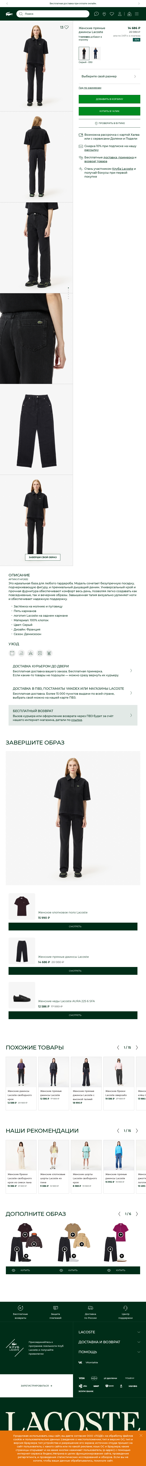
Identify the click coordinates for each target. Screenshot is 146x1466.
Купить (25, 1270)
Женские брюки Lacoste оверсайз (116, 1093)
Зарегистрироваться (35, 1385)
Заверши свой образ (43, 557)
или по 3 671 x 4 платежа (126, 35)
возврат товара (95, 161)
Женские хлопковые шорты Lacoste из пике (52, 1178)
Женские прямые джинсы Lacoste (51, 1093)
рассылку (91, 150)
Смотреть (75, 926)
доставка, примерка (118, 157)
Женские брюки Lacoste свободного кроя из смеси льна (20, 1178)
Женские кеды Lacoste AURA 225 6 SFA (66, 1001)
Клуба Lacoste (122, 168)
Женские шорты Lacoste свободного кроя (85, 1178)
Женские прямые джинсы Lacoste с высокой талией (83, 1095)
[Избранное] (112, 14)
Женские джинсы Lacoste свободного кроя (20, 1095)
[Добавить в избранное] (66, 27)
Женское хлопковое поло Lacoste (63, 912)
